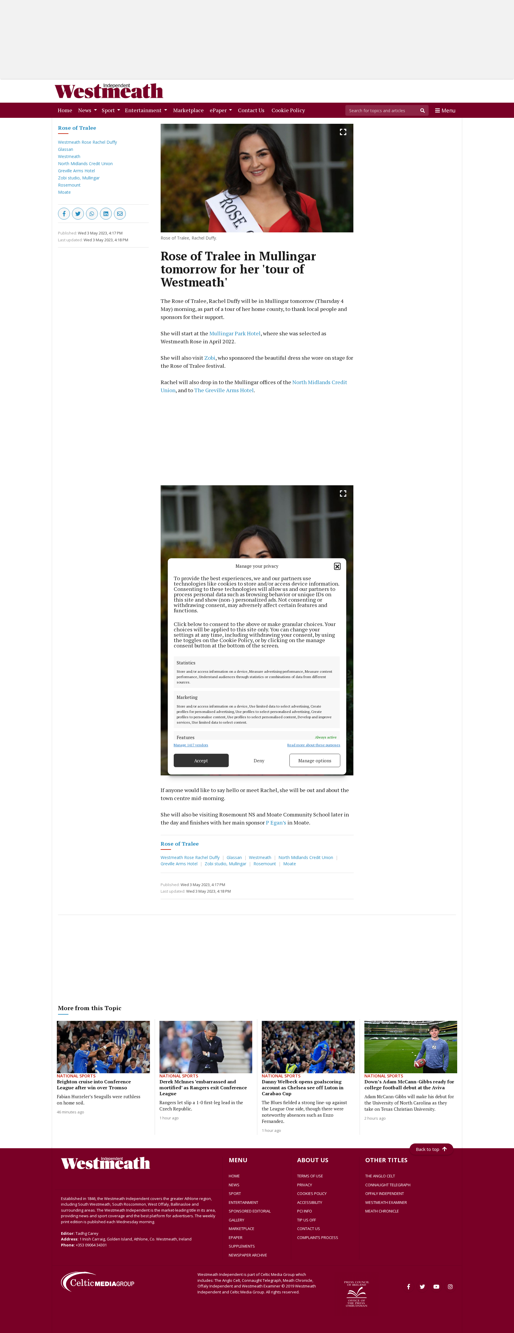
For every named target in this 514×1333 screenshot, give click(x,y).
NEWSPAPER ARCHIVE (248, 1255)
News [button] (85, 110)
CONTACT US (308, 1228)
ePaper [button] (219, 110)
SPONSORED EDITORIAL (250, 1211)
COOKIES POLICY (312, 1193)
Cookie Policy (289, 110)
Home (66, 110)
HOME (234, 1176)
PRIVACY (304, 1185)
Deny (259, 760)
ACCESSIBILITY (309, 1202)
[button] (337, 566)
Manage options (314, 760)
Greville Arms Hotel (76, 170)
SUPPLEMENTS (242, 1246)
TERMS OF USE (310, 1176)
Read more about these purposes (313, 745)
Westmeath (69, 156)
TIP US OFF (306, 1220)
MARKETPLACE (241, 1228)
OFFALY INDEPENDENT (384, 1193)
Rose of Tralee (77, 127)
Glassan (65, 149)
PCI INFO (304, 1211)
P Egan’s (276, 822)
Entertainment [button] (144, 110)
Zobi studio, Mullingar (79, 178)
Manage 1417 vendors (191, 745)
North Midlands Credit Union (85, 163)
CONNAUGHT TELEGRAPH (387, 1185)
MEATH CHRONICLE (382, 1211)
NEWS (234, 1185)
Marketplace (189, 110)
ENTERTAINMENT (243, 1202)
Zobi (209, 357)
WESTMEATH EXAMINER (386, 1202)
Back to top (427, 1149)
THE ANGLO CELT (380, 1176)
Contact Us (252, 110)
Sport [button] (109, 110)
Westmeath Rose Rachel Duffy (87, 142)
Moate (64, 192)
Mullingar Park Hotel (235, 333)
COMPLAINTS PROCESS (317, 1237)
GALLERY (236, 1220)
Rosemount (69, 185)
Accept (201, 760)
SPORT (235, 1193)
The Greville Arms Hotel (224, 390)
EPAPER (235, 1237)
